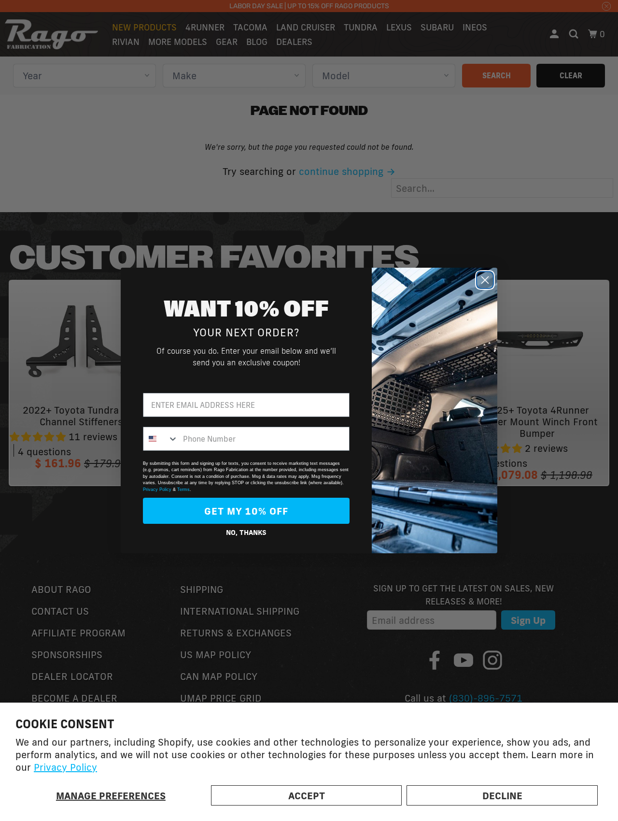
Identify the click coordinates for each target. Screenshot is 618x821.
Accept (306, 795)
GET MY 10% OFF (246, 510)
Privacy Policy (65, 767)
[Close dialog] (485, 280)
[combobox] (160, 438)
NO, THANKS (246, 532)
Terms (183, 489)
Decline (502, 795)
